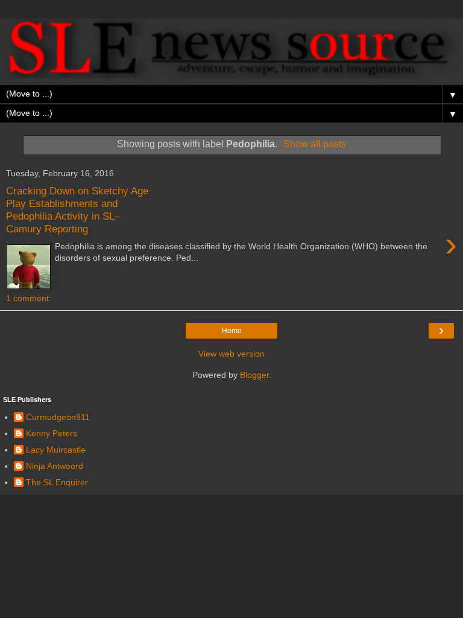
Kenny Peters (51, 433)
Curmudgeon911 (58, 417)
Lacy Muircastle (56, 449)
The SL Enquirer (57, 482)
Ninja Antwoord (54, 466)
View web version (231, 353)
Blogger (254, 375)
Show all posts (314, 144)
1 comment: (28, 298)
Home (232, 331)
